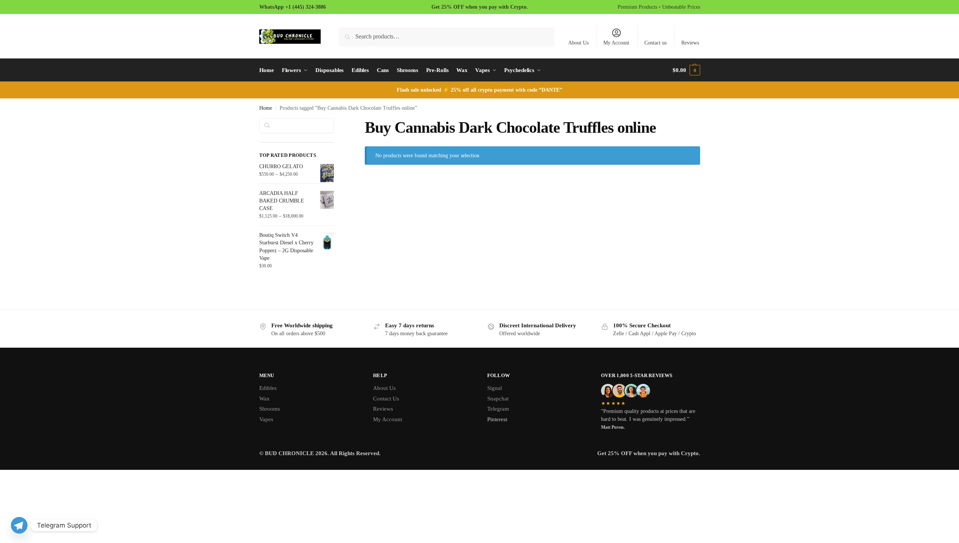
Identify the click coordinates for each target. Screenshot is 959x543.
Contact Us (386, 399)
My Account (616, 43)
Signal (494, 388)
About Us (578, 43)
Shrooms (269, 409)
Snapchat (498, 399)
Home (265, 108)
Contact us (655, 43)
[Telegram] (19, 525)
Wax (264, 399)
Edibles (268, 388)
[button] (686, 70)
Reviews (690, 43)
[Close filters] (336, 122)
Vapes (266, 419)
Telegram (498, 409)
